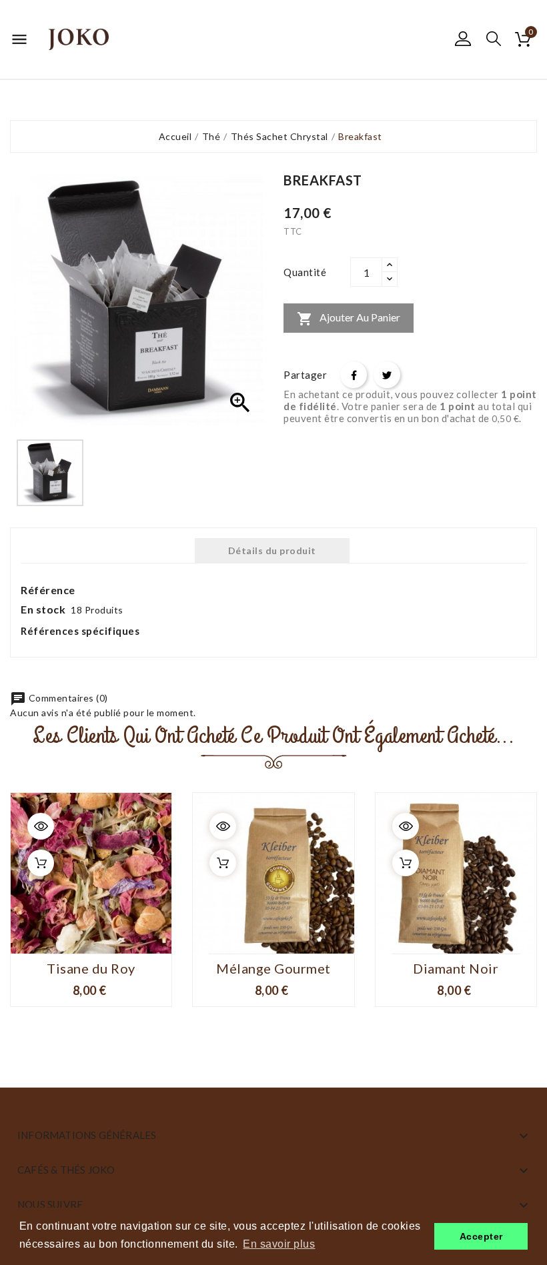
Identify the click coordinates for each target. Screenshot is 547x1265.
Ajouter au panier (348, 319)
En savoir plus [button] (279, 1244)
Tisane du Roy (91, 968)
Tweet (387, 374)
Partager (353, 374)
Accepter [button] (481, 1236)
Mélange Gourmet (273, 968)
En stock (43, 609)
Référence (48, 589)
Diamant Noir (455, 968)
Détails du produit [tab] (272, 550)
